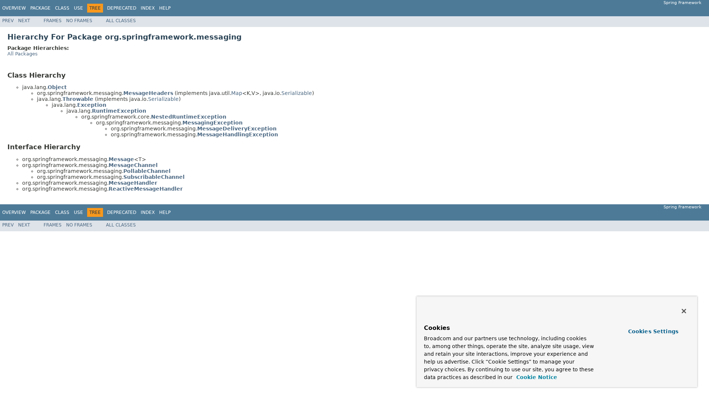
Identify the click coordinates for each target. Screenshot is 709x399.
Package (40, 8)
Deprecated (121, 8)
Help (165, 8)
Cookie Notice (535, 377)
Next (24, 20)
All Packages (22, 54)
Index (148, 8)
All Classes (121, 20)
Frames (53, 20)
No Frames (79, 20)
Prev (8, 20)
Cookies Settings (653, 331)
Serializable (296, 93)
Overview (14, 8)
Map (236, 93)
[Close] (684, 311)
